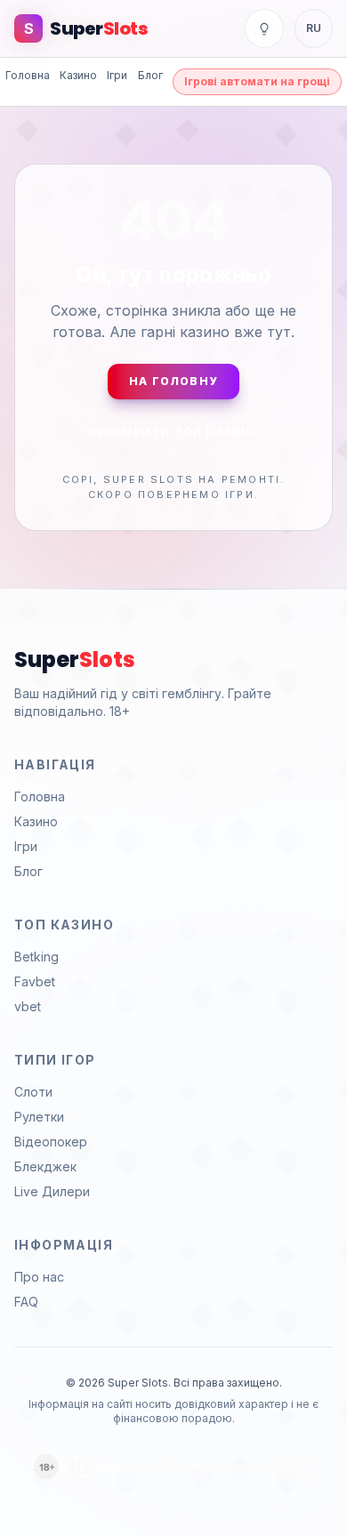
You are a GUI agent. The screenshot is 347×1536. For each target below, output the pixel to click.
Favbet (34, 981)
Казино (78, 75)
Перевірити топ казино (173, 431)
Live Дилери (52, 1191)
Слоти (33, 1091)
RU (313, 28)
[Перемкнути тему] (264, 28)
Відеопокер (50, 1141)
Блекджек (45, 1166)
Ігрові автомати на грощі (257, 81)
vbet (27, 1006)
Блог (150, 75)
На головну (173, 381)
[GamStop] (296, 1466)
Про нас (39, 1276)
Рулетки (39, 1116)
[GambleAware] (216, 1466)
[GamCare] (113, 1466)
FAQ (26, 1301)
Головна (27, 75)
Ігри (117, 75)
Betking (36, 956)
